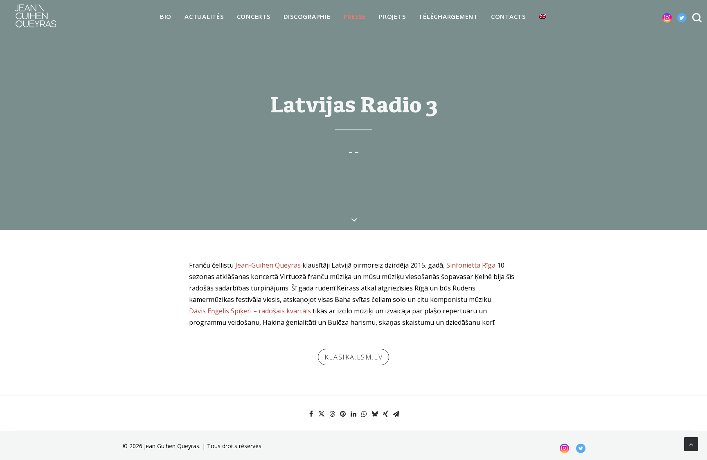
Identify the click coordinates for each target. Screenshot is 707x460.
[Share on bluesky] (375, 414)
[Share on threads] (332, 414)
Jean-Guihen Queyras (268, 265)
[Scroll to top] (691, 443)
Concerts (253, 16)
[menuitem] (165, 16)
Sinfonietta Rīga (470, 265)
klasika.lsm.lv (353, 357)
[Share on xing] (385, 414)
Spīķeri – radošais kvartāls (271, 310)
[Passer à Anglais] (542, 16)
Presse (355, 16)
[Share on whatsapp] (364, 414)
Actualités (204, 16)
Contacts (508, 16)
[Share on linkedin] (353, 414)
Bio (165, 16)
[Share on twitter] (321, 414)
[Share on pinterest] (343, 414)
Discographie (307, 16)
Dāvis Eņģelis (209, 310)
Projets (392, 16)
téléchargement (448, 16)
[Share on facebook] (311, 414)
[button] (660, 16)
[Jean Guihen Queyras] (35, 16)
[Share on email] (396, 414)
